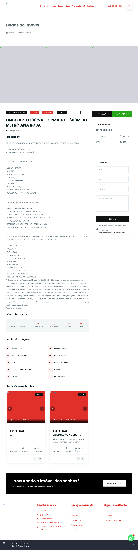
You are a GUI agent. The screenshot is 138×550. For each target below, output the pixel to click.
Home (42, 6)
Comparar (107, 515)
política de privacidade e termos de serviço (112, 233)
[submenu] (129, 6)
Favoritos (107, 511)
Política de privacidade (111, 520)
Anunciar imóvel (78, 6)
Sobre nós (51, 6)
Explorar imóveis (114, 483)
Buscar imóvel (64, 6)
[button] (10, 409)
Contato (90, 6)
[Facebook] (134, 545)
